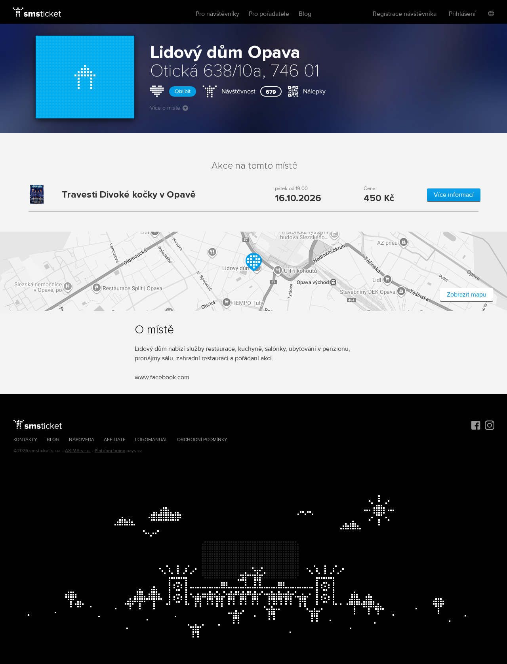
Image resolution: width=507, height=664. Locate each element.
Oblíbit (183, 91)
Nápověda (81, 440)
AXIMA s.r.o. (78, 451)
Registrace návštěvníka (404, 14)
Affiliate (115, 440)
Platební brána (110, 451)
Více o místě (165, 108)
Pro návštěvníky (217, 14)
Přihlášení (462, 14)
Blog (305, 14)
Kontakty (25, 440)
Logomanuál (151, 440)
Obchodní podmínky (202, 440)
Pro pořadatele (269, 14)
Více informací (454, 195)
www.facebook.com (162, 377)
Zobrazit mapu (466, 295)
